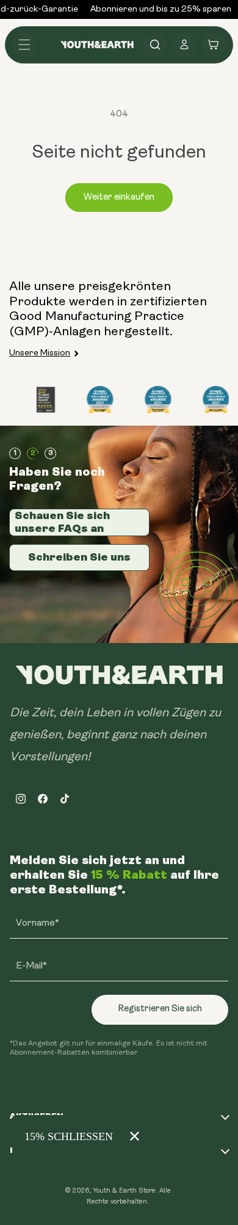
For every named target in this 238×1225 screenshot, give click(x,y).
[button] (24, 44)
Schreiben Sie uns (79, 557)
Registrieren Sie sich (160, 1009)
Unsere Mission (39, 353)
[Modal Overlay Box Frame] (79, 1136)
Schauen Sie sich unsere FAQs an (62, 522)
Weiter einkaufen (119, 197)
